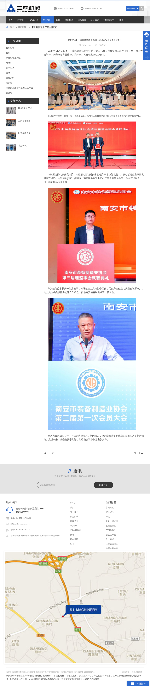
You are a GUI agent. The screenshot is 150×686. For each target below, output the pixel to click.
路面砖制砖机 (112, 548)
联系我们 (82, 20)
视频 (58, 20)
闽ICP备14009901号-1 (86, 672)
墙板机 (9, 63)
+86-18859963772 (22, 530)
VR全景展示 (108, 20)
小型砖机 (22, 145)
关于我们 (21, 20)
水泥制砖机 (59, 675)
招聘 (121, 20)
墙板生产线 (111, 534)
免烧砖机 (47, 675)
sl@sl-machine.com (94, 8)
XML (72, 543)
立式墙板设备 (24, 120)
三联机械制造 (137, 672)
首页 (10, 20)
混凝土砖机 (111, 525)
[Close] (146, 62)
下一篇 (137, 453)
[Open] (146, 45)
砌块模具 (10, 68)
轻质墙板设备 (112, 543)
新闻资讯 (47, 20)
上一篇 (50, 453)
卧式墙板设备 (24, 133)
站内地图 (74, 539)
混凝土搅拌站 (85, 675)
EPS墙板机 (110, 530)
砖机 (8, 53)
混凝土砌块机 (112, 521)
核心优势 (95, 20)
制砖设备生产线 (13, 58)
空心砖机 (110, 512)
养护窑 (9, 82)
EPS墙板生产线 (25, 108)
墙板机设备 (72, 675)
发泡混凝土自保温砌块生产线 (19, 87)
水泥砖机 (110, 507)
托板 (8, 73)
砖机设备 (10, 48)
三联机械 (101, 45)
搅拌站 (9, 92)
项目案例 (69, 20)
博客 (72, 534)
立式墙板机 (111, 539)
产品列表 (34, 20)
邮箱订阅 (103, 485)
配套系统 (10, 78)
